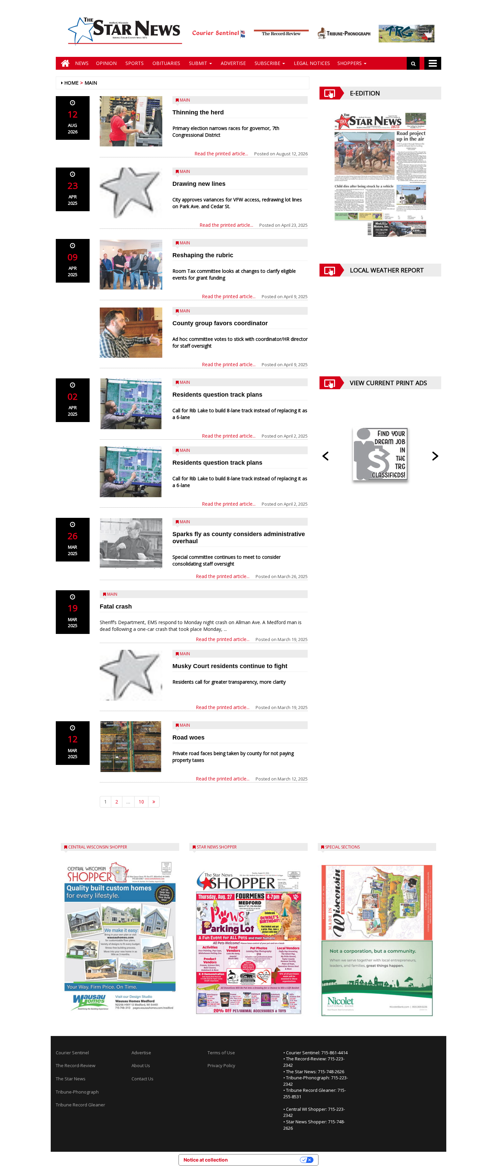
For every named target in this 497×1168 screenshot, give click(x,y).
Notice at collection (206, 1160)
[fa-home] (63, 63)
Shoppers (350, 63)
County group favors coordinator (220, 323)
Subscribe (267, 63)
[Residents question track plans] (131, 403)
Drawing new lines (199, 183)
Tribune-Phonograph (77, 1092)
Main (91, 83)
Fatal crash (116, 606)
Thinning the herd (198, 112)
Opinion (106, 63)
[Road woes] (131, 746)
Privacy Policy (221, 1065)
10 (141, 801)
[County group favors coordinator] (131, 332)
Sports (134, 63)
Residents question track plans (217, 394)
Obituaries (165, 63)
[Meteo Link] (380, 331)
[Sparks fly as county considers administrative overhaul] (131, 543)
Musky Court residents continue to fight (229, 666)
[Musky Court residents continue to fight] (131, 675)
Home (71, 83)
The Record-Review (75, 1065)
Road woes (188, 737)
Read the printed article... (221, 153)
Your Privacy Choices (267, 1160)
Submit (198, 63)
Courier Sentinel (72, 1053)
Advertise (232, 63)
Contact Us (142, 1079)
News (82, 63)
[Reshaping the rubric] (131, 264)
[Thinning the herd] (131, 121)
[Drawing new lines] (131, 193)
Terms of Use (221, 1053)
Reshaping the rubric (202, 255)
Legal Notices (311, 63)
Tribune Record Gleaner (80, 1105)
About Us (141, 1065)
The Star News (71, 1079)
